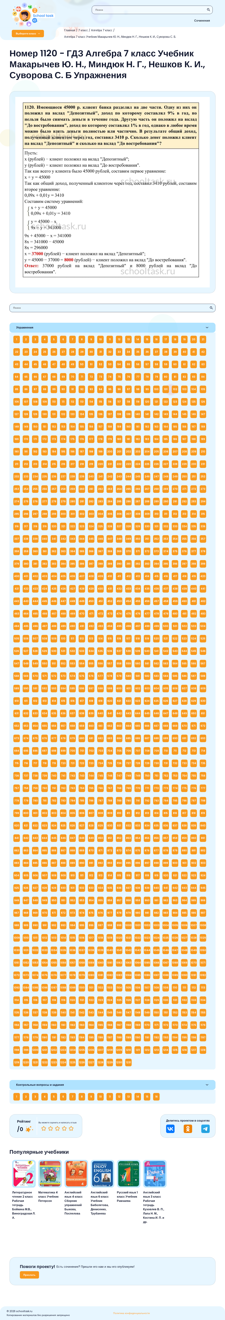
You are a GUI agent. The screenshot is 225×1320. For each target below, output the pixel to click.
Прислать (29, 1275)
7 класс (83, 30)
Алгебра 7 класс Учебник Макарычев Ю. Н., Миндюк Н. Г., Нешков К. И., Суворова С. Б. (120, 37)
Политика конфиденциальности (131, 1313)
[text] (71, 1128)
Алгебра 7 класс (101, 30)
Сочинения (202, 21)
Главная (69, 30)
